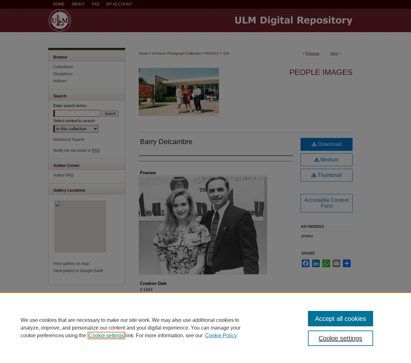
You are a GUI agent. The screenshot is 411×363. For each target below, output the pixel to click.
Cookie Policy (221, 335)
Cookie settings (106, 335)
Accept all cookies (340, 318)
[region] (205, 327)
